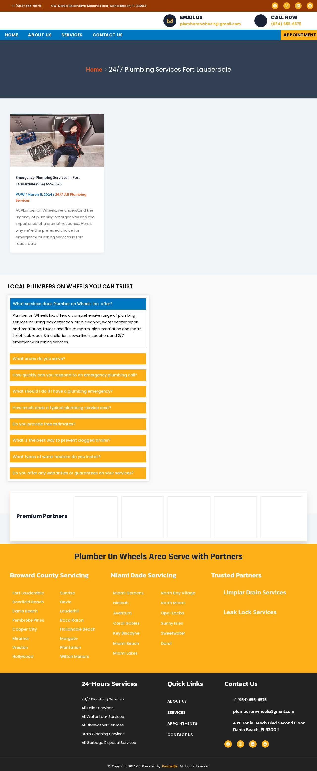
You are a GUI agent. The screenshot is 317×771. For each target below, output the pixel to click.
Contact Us (108, 35)
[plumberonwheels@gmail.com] (226, 711)
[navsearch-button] (267, 35)
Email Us (191, 17)
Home (11, 35)
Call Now (284, 17)
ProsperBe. (170, 766)
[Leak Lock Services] (215, 612)
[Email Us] (169, 20)
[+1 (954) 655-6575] (226, 699)
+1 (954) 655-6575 (250, 699)
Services (72, 35)
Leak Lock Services (250, 612)
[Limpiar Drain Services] (215, 592)
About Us (40, 35)
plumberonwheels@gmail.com (263, 711)
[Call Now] (260, 20)
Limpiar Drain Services (255, 592)
